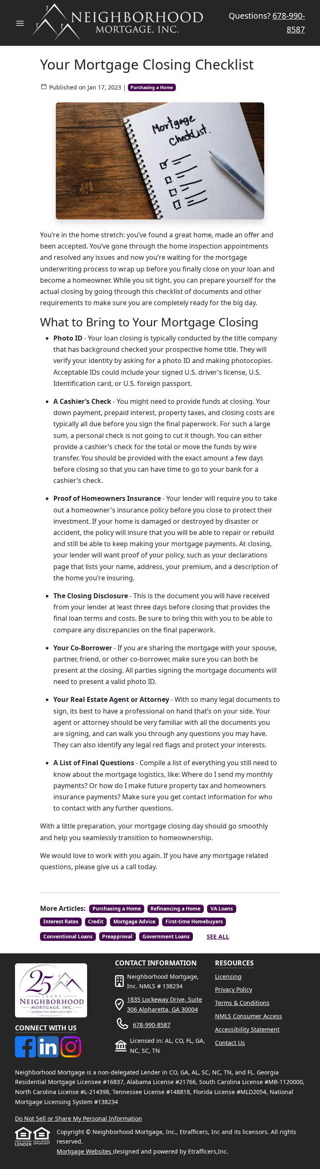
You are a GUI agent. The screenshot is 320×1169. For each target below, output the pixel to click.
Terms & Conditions (242, 1003)
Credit (95, 921)
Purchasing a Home (151, 87)
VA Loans (221, 908)
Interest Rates (60, 921)
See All (218, 936)
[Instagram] (70, 1041)
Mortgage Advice (134, 921)
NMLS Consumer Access (248, 1016)
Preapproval (117, 936)
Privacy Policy (233, 989)
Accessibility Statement (247, 1029)
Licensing (228, 976)
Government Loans (166, 936)
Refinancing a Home (175, 908)
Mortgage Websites (85, 1151)
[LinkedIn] (49, 1041)
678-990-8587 (151, 1025)
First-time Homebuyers (194, 921)
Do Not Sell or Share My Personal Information (78, 1118)
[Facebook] (26, 1041)
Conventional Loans (67, 936)
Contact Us (230, 1043)
